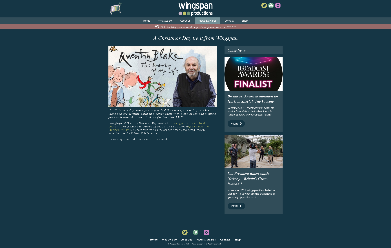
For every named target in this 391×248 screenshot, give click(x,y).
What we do (165, 20)
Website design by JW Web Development (206, 244)
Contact (229, 20)
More (235, 123)
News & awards (207, 20)
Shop (245, 20)
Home (146, 20)
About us (185, 20)
